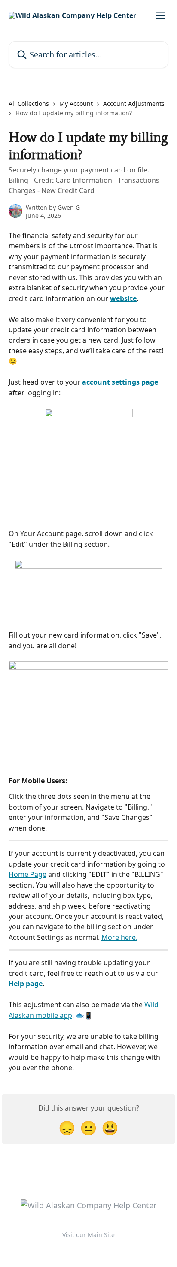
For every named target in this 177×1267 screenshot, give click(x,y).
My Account (76, 103)
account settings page (120, 382)
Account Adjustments (134, 103)
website (123, 298)
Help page (26, 983)
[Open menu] (160, 15)
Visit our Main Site (88, 1235)
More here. (119, 937)
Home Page (27, 874)
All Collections (29, 103)
